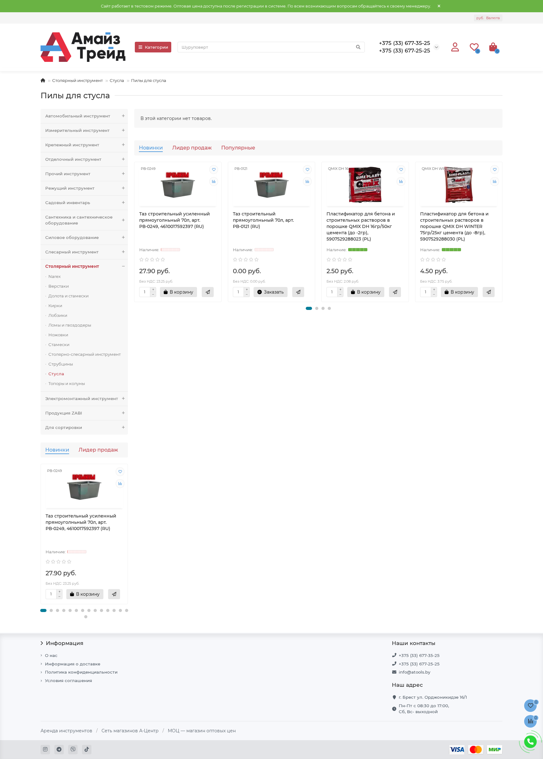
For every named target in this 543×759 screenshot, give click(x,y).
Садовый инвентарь (67, 202)
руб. (488, 18)
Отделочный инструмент (73, 159)
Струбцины (60, 363)
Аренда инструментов (66, 731)
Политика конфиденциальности (81, 672)
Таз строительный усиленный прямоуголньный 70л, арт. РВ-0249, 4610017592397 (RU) (81, 522)
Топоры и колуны (66, 383)
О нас (51, 655)
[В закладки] (120, 471)
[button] (43, 610)
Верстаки (58, 286)
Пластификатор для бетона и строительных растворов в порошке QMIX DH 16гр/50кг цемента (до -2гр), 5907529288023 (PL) (360, 226)
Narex (54, 276)
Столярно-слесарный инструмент (84, 354)
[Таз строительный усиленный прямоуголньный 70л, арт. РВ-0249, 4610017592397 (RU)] (84, 487)
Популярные (238, 147)
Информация (64, 643)
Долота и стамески (68, 295)
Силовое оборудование (72, 237)
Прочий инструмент (67, 173)
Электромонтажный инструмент (81, 398)
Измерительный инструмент (77, 130)
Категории (156, 47)
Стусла (117, 80)
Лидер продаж (98, 450)
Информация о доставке (72, 663)
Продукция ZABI (63, 412)
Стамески (58, 344)
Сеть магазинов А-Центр (130, 731)
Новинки (57, 450)
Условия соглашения (68, 680)
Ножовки (58, 334)
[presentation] (41, 537)
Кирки (55, 305)
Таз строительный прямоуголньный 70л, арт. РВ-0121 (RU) (263, 220)
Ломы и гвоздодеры (69, 325)
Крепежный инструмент (72, 144)
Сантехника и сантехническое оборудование (78, 219)
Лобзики (57, 315)
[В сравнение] (120, 483)
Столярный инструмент (77, 80)
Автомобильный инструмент (77, 115)
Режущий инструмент (70, 188)
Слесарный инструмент (72, 251)
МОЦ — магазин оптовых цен (202, 731)
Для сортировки (63, 427)
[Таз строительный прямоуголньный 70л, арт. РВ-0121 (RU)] (271, 185)
